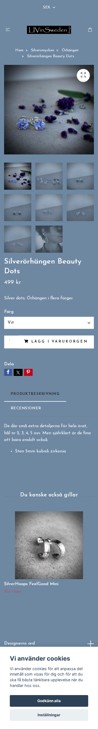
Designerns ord (19, 643)
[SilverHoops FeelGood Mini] (49, 545)
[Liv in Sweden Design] (49, 29)
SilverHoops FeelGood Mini (31, 584)
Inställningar (49, 715)
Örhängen (70, 50)
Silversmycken (42, 50)
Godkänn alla (49, 701)
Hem (19, 50)
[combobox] (49, 323)
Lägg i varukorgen (59, 341)
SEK (47, 7)
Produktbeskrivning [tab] (35, 394)
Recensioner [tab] (26, 408)
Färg (9, 312)
